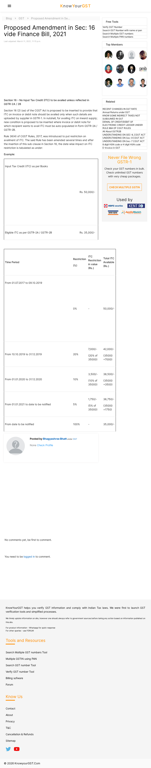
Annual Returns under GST (116, 112)
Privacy (10, 721)
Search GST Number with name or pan (122, 30)
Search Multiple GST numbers (118, 33)
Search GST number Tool (21, 665)
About (9, 714)
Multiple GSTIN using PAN (21, 658)
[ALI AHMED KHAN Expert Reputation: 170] (143, 86)
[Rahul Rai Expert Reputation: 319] (132, 72)
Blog (9, 18)
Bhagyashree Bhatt (55, 438)
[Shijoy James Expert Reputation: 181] (132, 86)
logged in (30, 556)
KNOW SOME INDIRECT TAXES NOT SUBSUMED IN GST (121, 117)
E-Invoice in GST (111, 147)
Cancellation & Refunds (20, 734)
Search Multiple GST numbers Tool (26, 652)
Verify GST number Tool (20, 671)
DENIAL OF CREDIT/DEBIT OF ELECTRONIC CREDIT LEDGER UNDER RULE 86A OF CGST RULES (123, 124)
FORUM (30, 631)
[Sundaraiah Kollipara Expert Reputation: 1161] (132, 58)
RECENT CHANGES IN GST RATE (120, 109)
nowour (75, 5)
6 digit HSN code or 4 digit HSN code (122, 144)
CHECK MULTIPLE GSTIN (124, 187)
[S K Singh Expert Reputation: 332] (120, 72)
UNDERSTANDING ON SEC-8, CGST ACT (124, 134)
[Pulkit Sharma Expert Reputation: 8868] (109, 58)
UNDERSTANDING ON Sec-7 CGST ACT (124, 141)
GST (21, 18)
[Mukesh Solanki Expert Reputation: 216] (109, 86)
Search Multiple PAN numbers (118, 36)
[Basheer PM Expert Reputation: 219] (143, 72)
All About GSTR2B (112, 131)
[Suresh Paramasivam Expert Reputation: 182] (120, 86)
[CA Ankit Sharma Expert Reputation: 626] (109, 72)
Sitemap (11, 740)
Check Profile (45, 445)
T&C (8, 727)
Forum (9, 684)
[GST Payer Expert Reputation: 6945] (120, 58)
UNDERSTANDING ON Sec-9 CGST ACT (124, 137)
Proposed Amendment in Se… (50, 18)
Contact (10, 708)
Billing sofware (14, 678)
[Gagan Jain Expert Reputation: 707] (143, 58)
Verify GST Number (112, 27)
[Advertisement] (35, 68)
